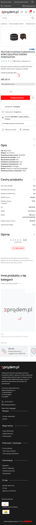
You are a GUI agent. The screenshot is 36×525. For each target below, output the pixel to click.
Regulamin (5, 465)
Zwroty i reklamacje (8, 468)
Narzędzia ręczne (31, 24)
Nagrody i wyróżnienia (9, 491)
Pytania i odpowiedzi (8, 416)
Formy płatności (7, 448)
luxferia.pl (13, 408)
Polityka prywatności (8, 471)
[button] (32, 17)
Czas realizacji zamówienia (10, 453)
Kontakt (4, 419)
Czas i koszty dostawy (9, 451)
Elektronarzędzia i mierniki (16, 24)
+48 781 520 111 (7, 6)
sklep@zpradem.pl (30, 6)
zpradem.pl (4, 24)
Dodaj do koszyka (17, 98)
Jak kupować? (6, 473)
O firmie (4, 488)
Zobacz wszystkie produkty (9, 283)
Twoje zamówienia (8, 431)
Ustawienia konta (7, 433)
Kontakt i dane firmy (8, 485)
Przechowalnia (6, 436)
